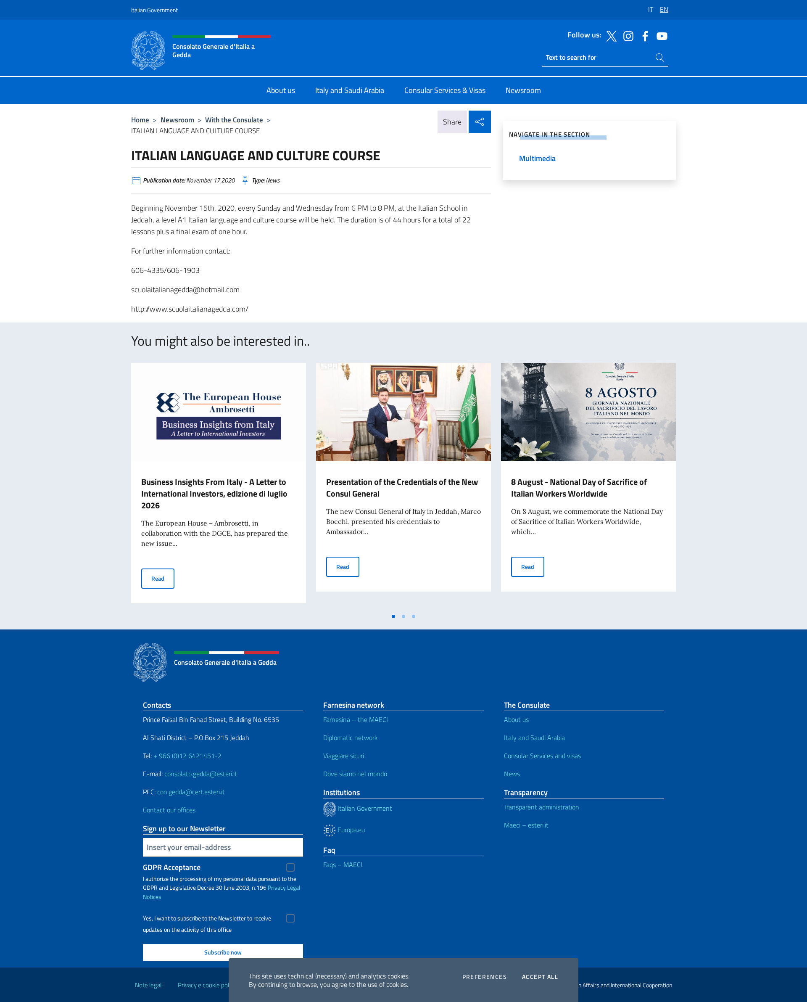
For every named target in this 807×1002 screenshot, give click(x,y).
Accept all (540, 977)
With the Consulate (234, 119)
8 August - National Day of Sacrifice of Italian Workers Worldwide (579, 487)
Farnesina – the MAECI (355, 719)
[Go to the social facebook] (643, 35)
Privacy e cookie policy (207, 985)
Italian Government (154, 9)
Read (162, 578)
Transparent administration (541, 807)
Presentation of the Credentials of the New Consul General (402, 487)
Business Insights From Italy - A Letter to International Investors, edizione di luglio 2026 (214, 493)
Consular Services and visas (542, 756)
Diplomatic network (350, 737)
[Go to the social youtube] (659, 35)
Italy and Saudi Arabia (534, 737)
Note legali (149, 985)
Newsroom (177, 119)
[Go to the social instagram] (626, 35)
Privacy (277, 887)
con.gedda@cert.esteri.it (191, 792)
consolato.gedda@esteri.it (200, 774)
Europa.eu (350, 830)
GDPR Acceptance (171, 867)
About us (516, 719)
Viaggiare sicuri (343, 756)
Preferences (484, 977)
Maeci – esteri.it (526, 825)
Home (140, 119)
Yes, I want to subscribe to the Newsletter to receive (207, 918)
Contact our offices (169, 810)
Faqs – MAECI (342, 864)
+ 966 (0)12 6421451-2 (187, 756)
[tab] (393, 616)
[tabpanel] (218, 485)
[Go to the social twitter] (609, 35)
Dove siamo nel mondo (355, 774)
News (512, 774)
